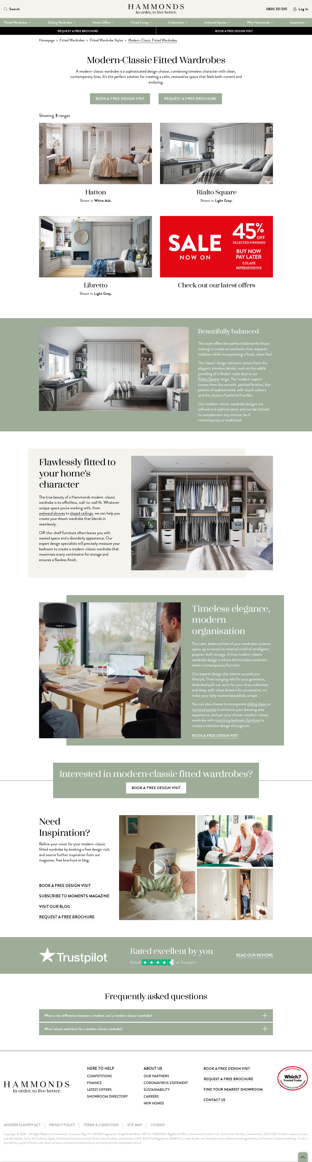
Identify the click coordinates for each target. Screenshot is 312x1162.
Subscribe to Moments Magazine (74, 896)
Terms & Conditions (101, 1124)
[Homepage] (156, 9)
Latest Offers (99, 1089)
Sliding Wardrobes (60, 22)
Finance (94, 1082)
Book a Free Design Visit (215, 735)
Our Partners (156, 1076)
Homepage (47, 40)
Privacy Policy (62, 1124)
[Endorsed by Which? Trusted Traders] (292, 1078)
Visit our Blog (54, 906)
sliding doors (257, 704)
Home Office (101, 22)
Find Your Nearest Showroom (233, 1089)
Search (14, 8)
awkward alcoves (52, 513)
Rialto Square (208, 379)
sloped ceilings (81, 513)
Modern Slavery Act (22, 1124)
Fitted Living (139, 22)
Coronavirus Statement (166, 1082)
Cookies (157, 1124)
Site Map (134, 1124)
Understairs (176, 22)
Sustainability (157, 1089)
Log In (303, 9)
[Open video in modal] (157, 867)
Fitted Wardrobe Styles (106, 40)
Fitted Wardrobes (15, 22)
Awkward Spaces (215, 22)
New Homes (154, 1103)
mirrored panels (204, 709)
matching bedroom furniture (237, 720)
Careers (151, 1096)
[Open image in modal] (235, 841)
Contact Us (214, 1099)
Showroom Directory (107, 1096)
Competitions (99, 1076)
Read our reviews (254, 955)
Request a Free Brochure (78, 31)
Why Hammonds (258, 22)
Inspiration (297, 22)
